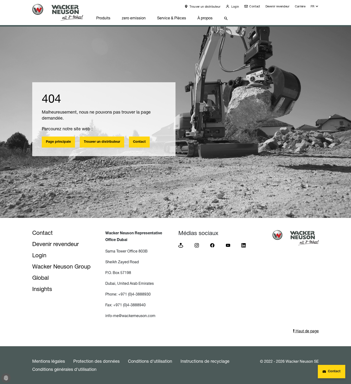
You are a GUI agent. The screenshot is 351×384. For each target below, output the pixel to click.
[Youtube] (228, 245)
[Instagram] (197, 245)
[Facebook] (212, 245)
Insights (42, 288)
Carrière (300, 6)
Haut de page (307, 331)
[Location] (180, 245)
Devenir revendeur (278, 6)
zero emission (134, 18)
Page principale (58, 142)
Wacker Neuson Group (61, 266)
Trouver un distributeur (204, 6)
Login (234, 6)
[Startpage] (61, 12)
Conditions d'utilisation (150, 361)
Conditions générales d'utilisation (64, 369)
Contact (254, 6)
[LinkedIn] (243, 245)
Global (40, 277)
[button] (315, 7)
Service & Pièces (171, 18)
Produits (103, 18)
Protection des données (96, 361)
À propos (205, 18)
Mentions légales (48, 361)
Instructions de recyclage (205, 361)
